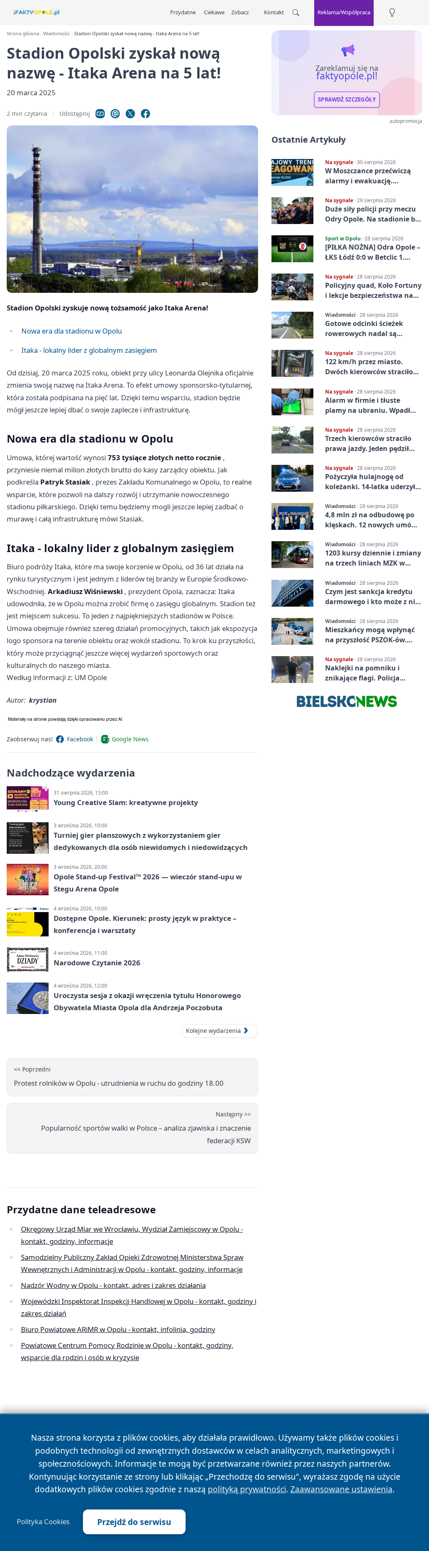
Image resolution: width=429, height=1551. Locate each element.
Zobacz (240, 12)
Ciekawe (214, 12)
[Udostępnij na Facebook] (145, 114)
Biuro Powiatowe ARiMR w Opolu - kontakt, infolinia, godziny (118, 1329)
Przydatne (183, 12)
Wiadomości (56, 33)
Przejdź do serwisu (134, 1522)
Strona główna (23, 33)
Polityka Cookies (43, 1521)
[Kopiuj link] (100, 114)
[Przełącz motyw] (392, 12)
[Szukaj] (295, 12)
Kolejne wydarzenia (213, 1031)
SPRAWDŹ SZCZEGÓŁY (347, 99)
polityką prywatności (247, 1489)
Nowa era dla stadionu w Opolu (71, 331)
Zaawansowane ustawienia (341, 1489)
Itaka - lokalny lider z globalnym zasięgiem (89, 350)
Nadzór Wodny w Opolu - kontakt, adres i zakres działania (113, 1285)
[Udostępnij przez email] (115, 114)
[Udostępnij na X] (130, 114)
